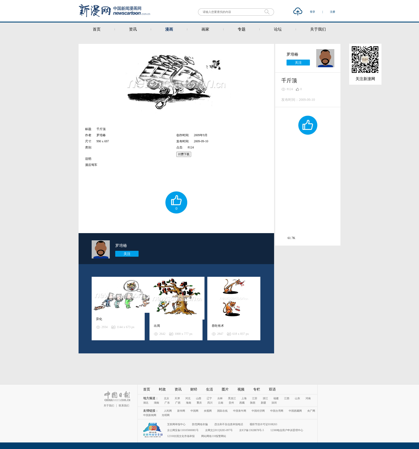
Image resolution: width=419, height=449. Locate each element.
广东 (167, 402)
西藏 (242, 402)
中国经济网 (258, 410)
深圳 (274, 402)
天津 (177, 398)
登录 (313, 11)
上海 (244, 398)
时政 (162, 389)
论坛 (278, 29)
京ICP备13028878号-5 (251, 430)
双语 (272, 389)
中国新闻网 (149, 415)
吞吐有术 (218, 325)
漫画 (169, 29)
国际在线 (222, 410)
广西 (177, 402)
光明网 (166, 415)
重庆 (199, 402)
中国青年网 (239, 410)
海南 (188, 402)
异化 (99, 319)
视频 (240, 389)
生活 (209, 389)
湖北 (145, 402)
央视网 (208, 410)
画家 (205, 29)
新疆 (263, 402)
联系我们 (124, 405)
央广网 (311, 410)
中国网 (194, 410)
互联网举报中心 (176, 424)
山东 (297, 398)
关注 (127, 254)
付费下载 (183, 154)
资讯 (133, 29)
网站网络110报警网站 (213, 436)
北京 (166, 398)
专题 (242, 29)
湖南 (156, 402)
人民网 (168, 410)
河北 (188, 398)
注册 (332, 11)
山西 (198, 398)
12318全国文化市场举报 (181, 436)
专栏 (256, 389)
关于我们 (318, 29)
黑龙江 (232, 398)
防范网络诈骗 (200, 424)
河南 (308, 398)
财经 (193, 389)
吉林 (220, 398)
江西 (286, 398)
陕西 (252, 402)
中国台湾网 (276, 410)
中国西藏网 (295, 410)
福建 (276, 398)
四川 (210, 402)
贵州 (231, 402)
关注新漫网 (365, 79)
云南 (220, 402)
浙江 (265, 398)
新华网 (181, 410)
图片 (225, 389)
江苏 (254, 398)
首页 (97, 29)
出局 (157, 325)
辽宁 (209, 398)
